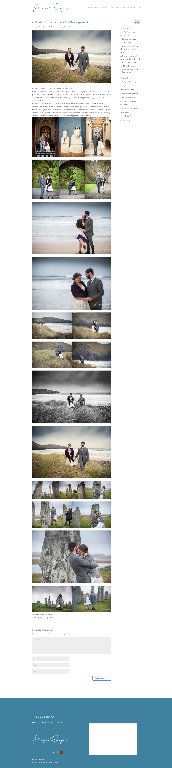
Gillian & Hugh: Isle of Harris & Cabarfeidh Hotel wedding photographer (130, 59)
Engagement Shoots (127, 86)
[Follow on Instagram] (57, 752)
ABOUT (123, 7)
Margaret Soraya (38, 27)
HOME (90, 7)
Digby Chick (48, 617)
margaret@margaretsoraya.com (46, 762)
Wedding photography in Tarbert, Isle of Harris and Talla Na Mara (129, 69)
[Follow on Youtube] (61, 752)
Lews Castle (49, 614)
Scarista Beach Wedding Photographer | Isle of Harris (129, 49)
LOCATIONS (99, 7)
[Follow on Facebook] (53, 752)
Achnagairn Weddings (128, 82)
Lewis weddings (126, 112)
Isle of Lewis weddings (57, 27)
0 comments (67, 27)
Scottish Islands (126, 116)
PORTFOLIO (113, 7)
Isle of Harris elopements (129, 94)
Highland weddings (127, 90)
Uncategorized (125, 120)
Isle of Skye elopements (128, 108)
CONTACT (132, 7)
